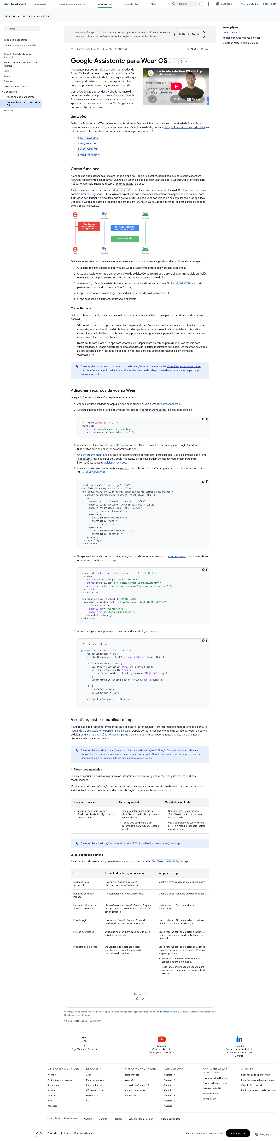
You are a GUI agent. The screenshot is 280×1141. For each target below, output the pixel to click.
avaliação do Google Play (157, 750)
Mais (153, 3)
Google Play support (251, 1085)
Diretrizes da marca (84, 1133)
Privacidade (92, 1095)
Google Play (131, 3)
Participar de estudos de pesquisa (258, 1090)
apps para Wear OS (105, 95)
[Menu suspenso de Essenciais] (50, 4)
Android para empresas (59, 1079)
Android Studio (249, 3)
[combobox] (186, 4)
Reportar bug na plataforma (255, 1074)
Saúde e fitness (94, 1085)
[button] (21, 71)
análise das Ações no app (101, 734)
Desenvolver (105, 3)
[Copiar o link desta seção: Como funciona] (102, 169)
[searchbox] (22, 28)
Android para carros (135, 1090)
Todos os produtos (170, 1118)
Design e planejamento (72, 3)
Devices (26, 16)
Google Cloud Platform (141, 1118)
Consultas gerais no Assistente (183, 366)
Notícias (51, 1095)
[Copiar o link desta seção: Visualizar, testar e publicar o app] (136, 720)
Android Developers (80, 48)
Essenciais (40, 3)
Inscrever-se (238, 1133)
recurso (158, 190)
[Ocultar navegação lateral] (39, 1135)
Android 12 (169, 1100)
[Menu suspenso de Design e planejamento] (89, 4)
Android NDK (209, 1098)
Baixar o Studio (210, 1093)
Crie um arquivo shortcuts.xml (94, 455)
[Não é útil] (206, 49)
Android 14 (169, 1090)
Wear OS (129, 1079)
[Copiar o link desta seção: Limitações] (89, 117)
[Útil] (201, 49)
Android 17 (169, 1074)
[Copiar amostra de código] (207, 419)
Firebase (118, 1118)
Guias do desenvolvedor (215, 1083)
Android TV (130, 1095)
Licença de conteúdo (161, 1011)
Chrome (103, 1118)
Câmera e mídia (94, 1090)
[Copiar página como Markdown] (181, 61)
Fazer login (269, 3)
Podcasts (52, 1105)
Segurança (53, 1085)
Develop (10, 16)
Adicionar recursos (115, 462)
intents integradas (91, 194)
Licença (67, 1133)
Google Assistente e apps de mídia (184, 127)
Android (51, 1074)
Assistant (44, 16)
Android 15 (169, 1085)
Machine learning (95, 1079)
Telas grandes (132, 1074)
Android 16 (169, 1079)
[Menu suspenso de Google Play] (142, 4)
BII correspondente (168, 404)
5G (87, 1100)
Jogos (89, 1074)
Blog (49, 1100)
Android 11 (169, 1105)
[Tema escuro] (203, 419)
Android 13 (169, 1095)
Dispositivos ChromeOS (137, 1085)
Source (51, 1090)
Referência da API (212, 1088)
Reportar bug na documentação (257, 1079)
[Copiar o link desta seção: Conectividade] (94, 309)
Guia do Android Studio (215, 1077)
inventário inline (176, 556)
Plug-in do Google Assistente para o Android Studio (101, 730)
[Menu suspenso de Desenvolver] (116, 4)
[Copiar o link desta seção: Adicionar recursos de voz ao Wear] (139, 391)
